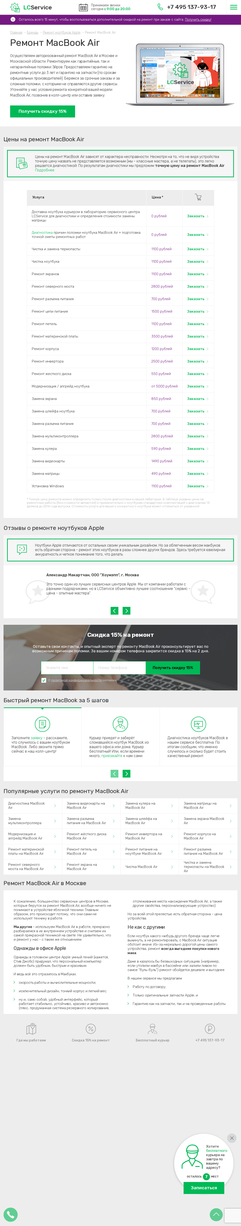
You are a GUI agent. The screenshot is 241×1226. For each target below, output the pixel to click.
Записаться (204, 1187)
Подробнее (44, 170)
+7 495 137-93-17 (191, 7)
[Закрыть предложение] (232, 1138)
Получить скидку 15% (43, 111)
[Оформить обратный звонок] (11, 1215)
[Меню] (233, 7)
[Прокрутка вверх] (216, 1215)
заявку (36, 738)
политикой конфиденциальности (76, 680)
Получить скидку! (198, 20)
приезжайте (111, 756)
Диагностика (42, 232)
